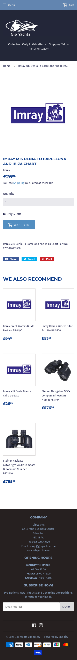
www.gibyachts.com (38, 550)
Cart (71, 5)
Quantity (8, 194)
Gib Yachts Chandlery (27, 636)
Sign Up (66, 607)
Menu (11, 5)
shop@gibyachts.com (42, 546)
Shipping (18, 182)
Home (6, 65)
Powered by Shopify (56, 636)
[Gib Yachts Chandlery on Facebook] (34, 626)
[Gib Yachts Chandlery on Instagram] (41, 626)
